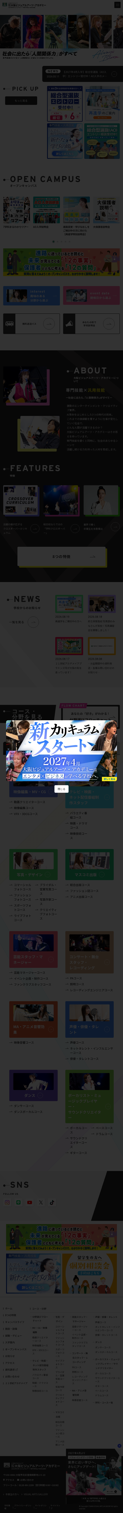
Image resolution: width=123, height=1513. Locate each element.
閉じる (61, 789)
